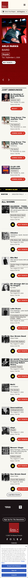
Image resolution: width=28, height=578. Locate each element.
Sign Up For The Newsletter (14, 519)
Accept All (14, 575)
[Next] (8, 80)
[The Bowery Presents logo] (5, 5)
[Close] (26, 546)
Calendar (14, 543)
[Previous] (3, 80)
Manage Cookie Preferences (14, 566)
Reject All (14, 570)
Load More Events (14, 495)
